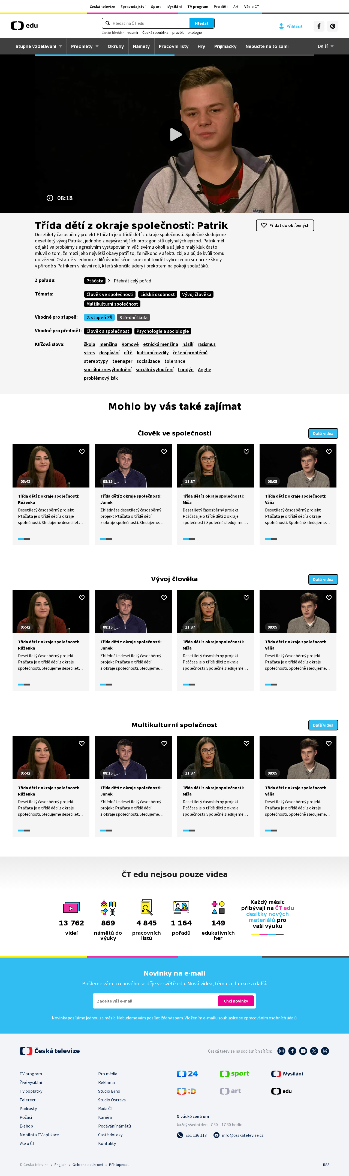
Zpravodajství (133, 6)
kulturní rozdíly (153, 352)
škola (89, 344)
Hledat (202, 23)
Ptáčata (94, 281)
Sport (156, 6)
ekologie (195, 32)
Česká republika (155, 32)
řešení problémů (190, 352)
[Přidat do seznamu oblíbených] (81, 451)
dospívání (109, 352)
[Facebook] (319, 26)
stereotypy (96, 361)
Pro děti (221, 6)
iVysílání (174, 6)
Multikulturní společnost (112, 304)
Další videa (323, 433)
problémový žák (101, 378)
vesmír (133, 32)
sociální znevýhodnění (107, 369)
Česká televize (102, 6)
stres (89, 352)
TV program (197, 6)
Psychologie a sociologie (163, 331)
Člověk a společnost (108, 331)
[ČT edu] (24, 27)
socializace (148, 361)
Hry (201, 46)
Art (236, 6)
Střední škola (133, 317)
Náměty (141, 46)
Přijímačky (225, 46)
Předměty (82, 46)
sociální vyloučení (154, 369)
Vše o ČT (251, 6)
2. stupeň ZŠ (99, 317)
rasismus (207, 344)
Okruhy (116, 46)
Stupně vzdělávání (36, 46)
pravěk (178, 32)
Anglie (204, 369)
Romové (130, 344)
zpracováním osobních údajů (270, 1017)
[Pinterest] (332, 26)
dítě (128, 352)
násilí (187, 344)
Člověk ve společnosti (109, 294)
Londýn (186, 369)
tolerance (174, 361)
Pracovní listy (174, 46)
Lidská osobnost (157, 294)
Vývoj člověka (196, 294)
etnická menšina (160, 344)
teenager (122, 361)
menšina (108, 344)
